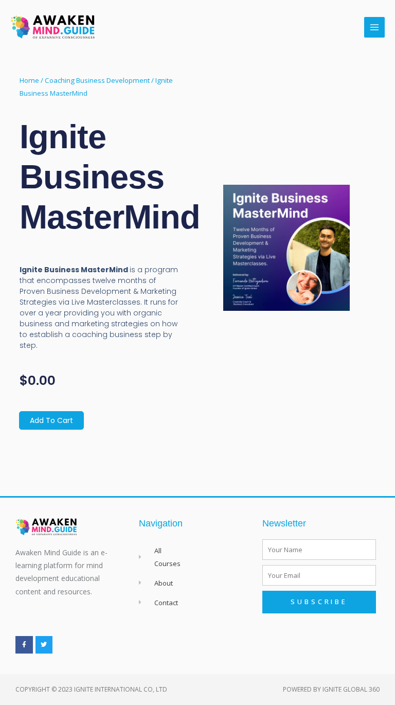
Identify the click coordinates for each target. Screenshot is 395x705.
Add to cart (51, 420)
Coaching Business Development (97, 80)
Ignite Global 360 (351, 689)
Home (29, 80)
